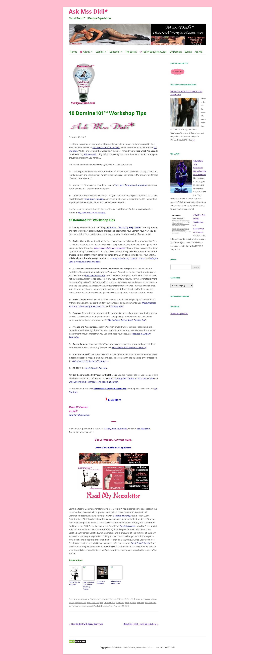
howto (133, 602)
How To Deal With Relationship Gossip (129, 347)
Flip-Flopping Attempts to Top (91, 306)
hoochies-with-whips (95, 275)
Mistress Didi (150, 602)
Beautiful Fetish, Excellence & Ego (140, 624)
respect (84, 606)
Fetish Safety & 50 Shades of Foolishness (90, 361)
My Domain (175, 51)
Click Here (114, 400)
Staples (100, 51)
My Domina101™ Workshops (106, 147)
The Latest (131, 51)
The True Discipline (117, 378)
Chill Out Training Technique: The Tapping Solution (93, 381)
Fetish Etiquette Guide (155, 51)
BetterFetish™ (80, 602)
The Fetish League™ (102, 606)
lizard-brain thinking (94, 199)
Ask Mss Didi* (88, 11)
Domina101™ (95, 599)
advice (153, 599)
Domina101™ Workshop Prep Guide (123, 227)
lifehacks (140, 602)
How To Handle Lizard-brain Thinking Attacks (89, 585)
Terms (73, 51)
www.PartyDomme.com (79, 415)
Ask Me (198, 51)
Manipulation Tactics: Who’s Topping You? (127, 320)
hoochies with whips (122, 515)
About (86, 51)
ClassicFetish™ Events (140, 543)
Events (188, 51)
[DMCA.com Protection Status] (77, 642)
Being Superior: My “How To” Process (128, 258)
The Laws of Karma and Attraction (130, 185)
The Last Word (116, 306)
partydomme (74, 606)
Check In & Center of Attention (140, 378)
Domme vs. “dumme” (101, 582)
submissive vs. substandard (116, 582)
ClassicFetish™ (93, 602)
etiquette (120, 602)
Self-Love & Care (124, 599)
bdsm (71, 602)
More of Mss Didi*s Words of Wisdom (113, 447)
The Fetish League (128, 526)
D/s (101, 602)
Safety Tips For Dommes (96, 368)
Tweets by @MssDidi (179, 313)
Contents (114, 51)
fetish (127, 602)
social (90, 606)
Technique (135, 599)
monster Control (109, 599)
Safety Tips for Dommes (74, 583)
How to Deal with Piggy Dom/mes (86, 624)
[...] (193, 140)
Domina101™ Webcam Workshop (110, 388)
